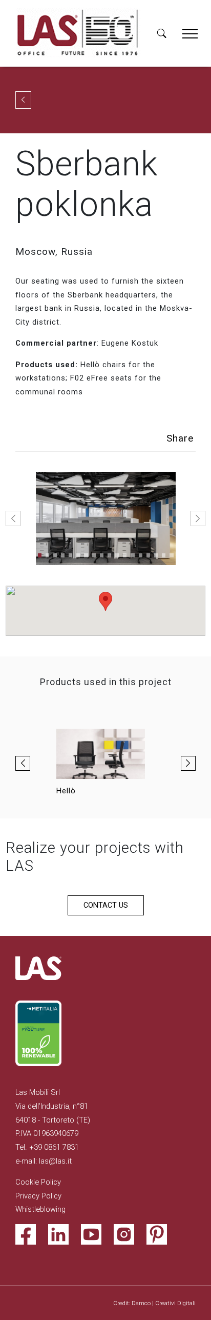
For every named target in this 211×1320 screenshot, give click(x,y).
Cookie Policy (38, 1182)
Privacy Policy (38, 1196)
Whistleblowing (40, 1209)
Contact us (105, 905)
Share (180, 438)
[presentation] (22, 763)
